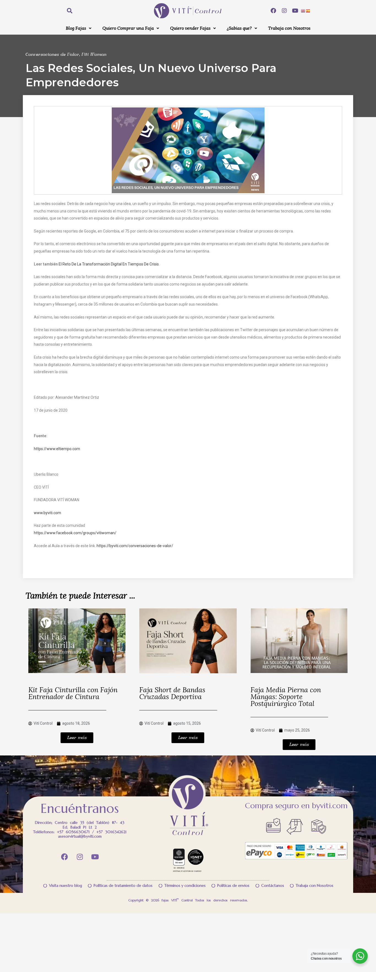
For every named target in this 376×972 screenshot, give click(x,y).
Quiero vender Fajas (190, 28)
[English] (303, 10)
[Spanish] (308, 10)
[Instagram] (284, 10)
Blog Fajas (76, 28)
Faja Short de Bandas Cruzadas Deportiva (172, 693)
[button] (78, 28)
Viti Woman (94, 54)
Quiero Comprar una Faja (128, 28)
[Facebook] (273, 10)
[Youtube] (295, 10)
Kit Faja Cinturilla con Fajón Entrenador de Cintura (73, 693)
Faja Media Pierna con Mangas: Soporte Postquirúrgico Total (285, 697)
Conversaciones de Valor (52, 54)
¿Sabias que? (239, 28)
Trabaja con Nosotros (289, 28)
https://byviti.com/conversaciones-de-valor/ (135, 546)
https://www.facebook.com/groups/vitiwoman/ (75, 533)
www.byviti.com (47, 513)
